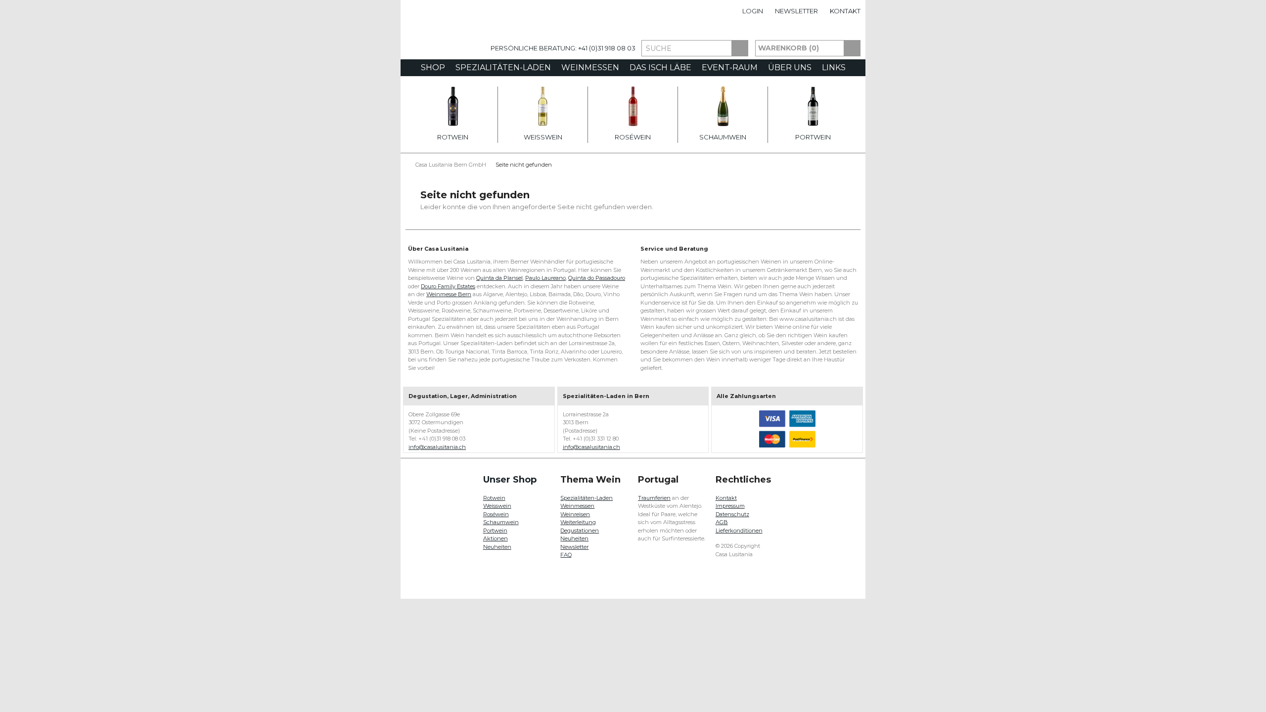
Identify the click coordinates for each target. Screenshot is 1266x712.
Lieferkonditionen (739, 530)
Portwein (813, 137)
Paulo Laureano (545, 277)
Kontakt (845, 11)
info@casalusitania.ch (437, 447)
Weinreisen (575, 514)
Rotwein (452, 137)
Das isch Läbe (660, 67)
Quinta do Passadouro (596, 277)
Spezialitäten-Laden (503, 67)
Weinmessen (590, 67)
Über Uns (790, 67)
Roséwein (633, 137)
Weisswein (543, 137)
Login (752, 11)
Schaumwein (722, 137)
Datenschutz (732, 514)
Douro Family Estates (448, 286)
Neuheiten (497, 546)
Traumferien (654, 497)
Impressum (730, 505)
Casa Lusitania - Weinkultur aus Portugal (442, 41)
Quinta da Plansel (499, 277)
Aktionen (495, 538)
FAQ (566, 554)
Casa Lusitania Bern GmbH (450, 164)
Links (834, 67)
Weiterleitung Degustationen (579, 526)
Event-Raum (730, 67)
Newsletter (796, 11)
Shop (433, 67)
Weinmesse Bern (448, 294)
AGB (722, 522)
